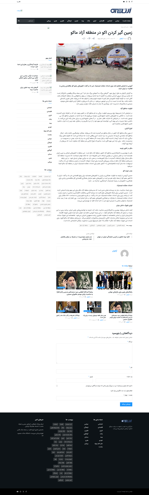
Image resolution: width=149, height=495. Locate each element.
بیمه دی (41, 190)
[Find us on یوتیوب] (17, 491)
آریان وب (119, 491)
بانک (88, 21)
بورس (28, 187)
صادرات (48, 201)
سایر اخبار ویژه (124, 27)
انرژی (94, 21)
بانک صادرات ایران (46, 183)
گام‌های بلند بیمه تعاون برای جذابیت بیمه (29, 88)
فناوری (62, 21)
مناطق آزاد (35, 204)
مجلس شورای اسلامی (45, 204)
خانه (131, 27)
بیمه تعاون (48, 190)
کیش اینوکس (47, 215)
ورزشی (49, 21)
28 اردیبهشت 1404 (93, 320)
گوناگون (49, 150)
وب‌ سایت (129, 376)
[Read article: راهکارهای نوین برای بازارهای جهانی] (114, 280)
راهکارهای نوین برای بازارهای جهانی (120, 292)
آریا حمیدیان (47, 176)
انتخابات (34, 176)
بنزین (22, 183)
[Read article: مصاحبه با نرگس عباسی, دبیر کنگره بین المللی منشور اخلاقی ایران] (46, 79)
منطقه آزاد (28, 204)
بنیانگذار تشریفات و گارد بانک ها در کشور (68, 315)
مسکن (50, 154)
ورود (18, 2)
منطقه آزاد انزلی (37, 208)
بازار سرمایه (27, 176)
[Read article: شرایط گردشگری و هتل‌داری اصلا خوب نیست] (46, 68)
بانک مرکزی (36, 183)
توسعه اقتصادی (121, 225)
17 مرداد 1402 (34, 69)
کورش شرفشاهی (101, 225)
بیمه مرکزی (33, 190)
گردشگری (92, 225)
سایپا (49, 197)
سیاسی (117, 21)
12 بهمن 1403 (68, 318)
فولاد (43, 201)
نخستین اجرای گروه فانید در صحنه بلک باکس (30, 430)
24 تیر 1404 (82, 297)
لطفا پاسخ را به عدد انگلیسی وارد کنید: (121, 391)
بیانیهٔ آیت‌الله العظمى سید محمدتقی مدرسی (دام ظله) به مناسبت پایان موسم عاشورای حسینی (75, 293)
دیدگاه (129, 342)
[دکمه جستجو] (19, 21)
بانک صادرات (30, 180)
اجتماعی (109, 21)
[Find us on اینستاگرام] (20, 491)
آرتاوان (121, 38)
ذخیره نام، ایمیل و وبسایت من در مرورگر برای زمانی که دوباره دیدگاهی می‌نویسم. (109, 386)
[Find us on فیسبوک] (26, 491)
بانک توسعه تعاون (46, 180)
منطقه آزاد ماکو (84, 225)
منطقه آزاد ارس (46, 208)
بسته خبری (28, 183)
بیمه (82, 21)
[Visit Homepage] (121, 10)
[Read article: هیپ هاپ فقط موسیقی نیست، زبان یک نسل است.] (94, 307)
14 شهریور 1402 (33, 83)
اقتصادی (101, 21)
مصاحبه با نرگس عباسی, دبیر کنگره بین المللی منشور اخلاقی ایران (28, 78)
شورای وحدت (23, 197)
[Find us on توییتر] (23, 491)
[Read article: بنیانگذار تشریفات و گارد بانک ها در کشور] (68, 307)
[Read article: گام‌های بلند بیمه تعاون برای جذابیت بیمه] (46, 90)
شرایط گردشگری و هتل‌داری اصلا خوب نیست (27, 65)
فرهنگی (69, 21)
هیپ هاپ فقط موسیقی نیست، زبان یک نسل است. (94, 316)
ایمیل (90, 377)
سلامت (50, 135)
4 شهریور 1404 (120, 295)
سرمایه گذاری (42, 197)
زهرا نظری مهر (24, 194)
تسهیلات (27, 190)
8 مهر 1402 (34, 92)
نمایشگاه (48, 211)
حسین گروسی (111, 225)
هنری (55, 21)
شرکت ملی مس (32, 197)
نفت (20, 208)
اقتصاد (40, 176)
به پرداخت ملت (36, 187)
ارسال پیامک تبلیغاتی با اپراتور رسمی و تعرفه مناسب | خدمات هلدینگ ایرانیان (30, 425)
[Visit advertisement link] (19, 10)
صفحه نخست (127, 21)
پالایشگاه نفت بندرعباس (38, 211)
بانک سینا (37, 180)
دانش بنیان (33, 194)
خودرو (76, 21)
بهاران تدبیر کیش (46, 187)
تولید (21, 190)
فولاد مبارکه (29, 201)
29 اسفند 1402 (111, 38)
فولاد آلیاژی (36, 201)
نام (130, 367)
